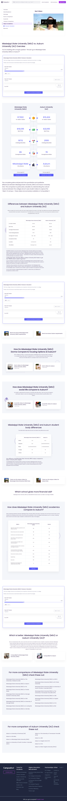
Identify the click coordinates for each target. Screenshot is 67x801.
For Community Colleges (34, 778)
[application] (48, 22)
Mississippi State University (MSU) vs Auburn (17, 683)
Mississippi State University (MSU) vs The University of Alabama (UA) (16, 680)
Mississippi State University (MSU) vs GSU (17, 698)
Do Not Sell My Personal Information (56, 782)
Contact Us (56, 770)
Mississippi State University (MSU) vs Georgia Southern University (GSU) (18, 694)
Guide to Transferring (21, 776)
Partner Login (32, 790)
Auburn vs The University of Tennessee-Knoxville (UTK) (47, 734)
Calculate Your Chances (21, 175)
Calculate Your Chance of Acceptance (33, 92)
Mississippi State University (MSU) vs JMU (45, 695)
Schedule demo (9, 772)
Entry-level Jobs (20, 787)
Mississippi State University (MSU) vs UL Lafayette (19, 706)
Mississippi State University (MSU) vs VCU (45, 703)
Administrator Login (48, 778)
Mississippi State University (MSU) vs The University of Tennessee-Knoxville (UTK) (45, 691)
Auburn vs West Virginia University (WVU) (45, 746)
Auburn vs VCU (39, 744)
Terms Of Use (56, 777)
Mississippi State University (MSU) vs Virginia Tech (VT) (46, 699)
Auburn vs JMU (39, 738)
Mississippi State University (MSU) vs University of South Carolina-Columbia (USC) (48, 687)
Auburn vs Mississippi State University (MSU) (17, 739)
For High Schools (49, 772)
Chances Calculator (20, 774)
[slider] (33, 71)
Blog (17, 789)
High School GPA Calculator (20, 780)
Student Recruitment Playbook (35, 786)
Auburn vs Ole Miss (11, 736)
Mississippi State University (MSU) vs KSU (45, 706)
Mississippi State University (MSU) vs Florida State (17, 690)
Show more (33, 568)
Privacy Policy (55, 773)
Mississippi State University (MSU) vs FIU (16, 686)
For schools (54, 2)
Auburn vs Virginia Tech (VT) (42, 741)
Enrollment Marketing (33, 788)
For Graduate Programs (34, 784)
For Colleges (48, 770)
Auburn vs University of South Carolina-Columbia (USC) (19, 743)
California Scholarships (21, 772)
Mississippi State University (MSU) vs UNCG (46, 679)
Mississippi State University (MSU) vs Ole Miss (18, 709)
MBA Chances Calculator (21, 782)
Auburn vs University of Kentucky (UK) (16, 733)
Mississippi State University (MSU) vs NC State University (47, 682)
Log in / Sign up (62, 2)
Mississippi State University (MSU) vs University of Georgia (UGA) (19, 702)
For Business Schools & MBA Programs (35, 781)
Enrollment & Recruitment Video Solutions (36, 773)
